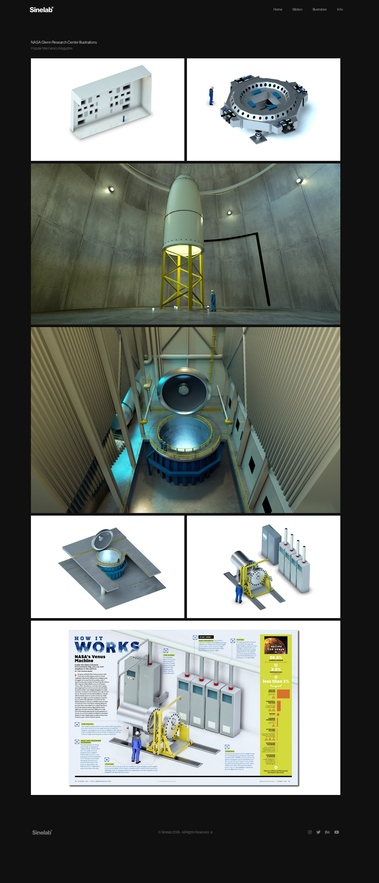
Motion (297, 9)
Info (340, 9)
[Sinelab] (42, 9)
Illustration (320, 9)
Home (278, 9)
